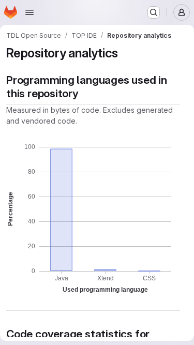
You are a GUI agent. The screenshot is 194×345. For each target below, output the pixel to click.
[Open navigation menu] (29, 12)
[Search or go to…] (153, 12)
